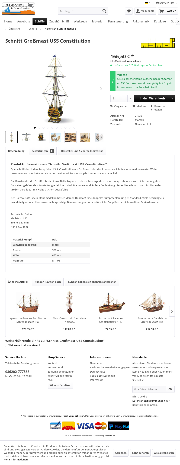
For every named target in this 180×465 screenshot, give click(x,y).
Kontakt (52, 363)
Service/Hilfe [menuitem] (167, 3)
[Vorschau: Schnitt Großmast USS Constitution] (11, 137)
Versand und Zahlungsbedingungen (61, 369)
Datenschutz (97, 371)
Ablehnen (121, 452)
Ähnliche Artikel (18, 281)
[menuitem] (83, 11)
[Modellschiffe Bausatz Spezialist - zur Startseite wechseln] (28, 8)
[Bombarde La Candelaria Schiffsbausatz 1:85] (152, 302)
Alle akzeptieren (164, 452)
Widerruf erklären (60, 385)
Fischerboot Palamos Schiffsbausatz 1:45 (110, 320)
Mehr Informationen (16, 459)
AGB (50, 380)
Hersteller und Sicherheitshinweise (82, 151)
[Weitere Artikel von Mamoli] (158, 44)
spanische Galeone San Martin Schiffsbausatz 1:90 (28, 320)
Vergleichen (120, 106)
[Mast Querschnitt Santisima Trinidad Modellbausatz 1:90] (69, 302)
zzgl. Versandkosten (132, 60)
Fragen (157, 109)
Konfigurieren (140, 452)
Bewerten (160, 106)
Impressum (96, 380)
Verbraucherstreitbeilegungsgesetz (110, 367)
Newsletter (96, 363)
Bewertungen (42, 151)
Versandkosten (76, 415)
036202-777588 (17, 371)
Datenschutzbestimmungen (148, 400)
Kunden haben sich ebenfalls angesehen (92, 281)
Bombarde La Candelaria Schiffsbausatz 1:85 (152, 320)
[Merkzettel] (129, 11)
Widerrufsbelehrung (60, 375)
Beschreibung (16, 151)
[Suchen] (104, 11)
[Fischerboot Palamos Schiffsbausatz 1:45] (111, 302)
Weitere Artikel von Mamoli (24, 345)
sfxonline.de (110, 435)
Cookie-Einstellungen (102, 375)
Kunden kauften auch (48, 281)
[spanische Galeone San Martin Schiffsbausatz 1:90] (28, 302)
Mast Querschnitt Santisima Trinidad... (69, 320)
